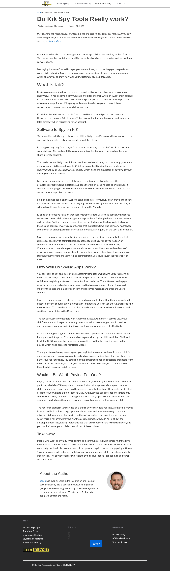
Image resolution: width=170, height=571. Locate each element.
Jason (43, 481)
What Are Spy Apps (31, 527)
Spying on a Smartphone (34, 538)
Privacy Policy (118, 534)
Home (39, 12)
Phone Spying (63, 4)
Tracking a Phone (30, 531)
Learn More (55, 41)
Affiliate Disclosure (121, 538)
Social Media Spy (83, 4)
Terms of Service (119, 542)
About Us (121, 4)
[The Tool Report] (47, 3)
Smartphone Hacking (32, 535)
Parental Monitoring (32, 542)
